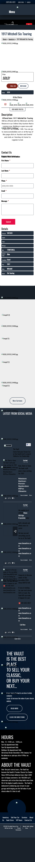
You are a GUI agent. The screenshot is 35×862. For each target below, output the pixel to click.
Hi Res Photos (17, 97)
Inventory (12, 39)
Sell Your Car (15, 817)
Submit (8, 221)
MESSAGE (23, 86)
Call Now (22, 624)
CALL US (13, 86)
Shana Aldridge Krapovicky (22, 515)
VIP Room (19, 820)
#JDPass (21, 488)
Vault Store (10, 820)
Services (24, 817)
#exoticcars (22, 481)
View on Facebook (24, 495)
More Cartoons (17, 400)
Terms (26, 828)
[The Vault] (8, 446)
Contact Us (28, 820)
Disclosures (18, 830)
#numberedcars (23, 486)
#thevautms (22, 491)
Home (5, 39)
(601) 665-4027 (11, 2)
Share (30, 495)
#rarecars (21, 483)
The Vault (25, 460)
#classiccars (22, 478)
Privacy (19, 828)
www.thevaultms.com (24, 544)
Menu (12, 11)
